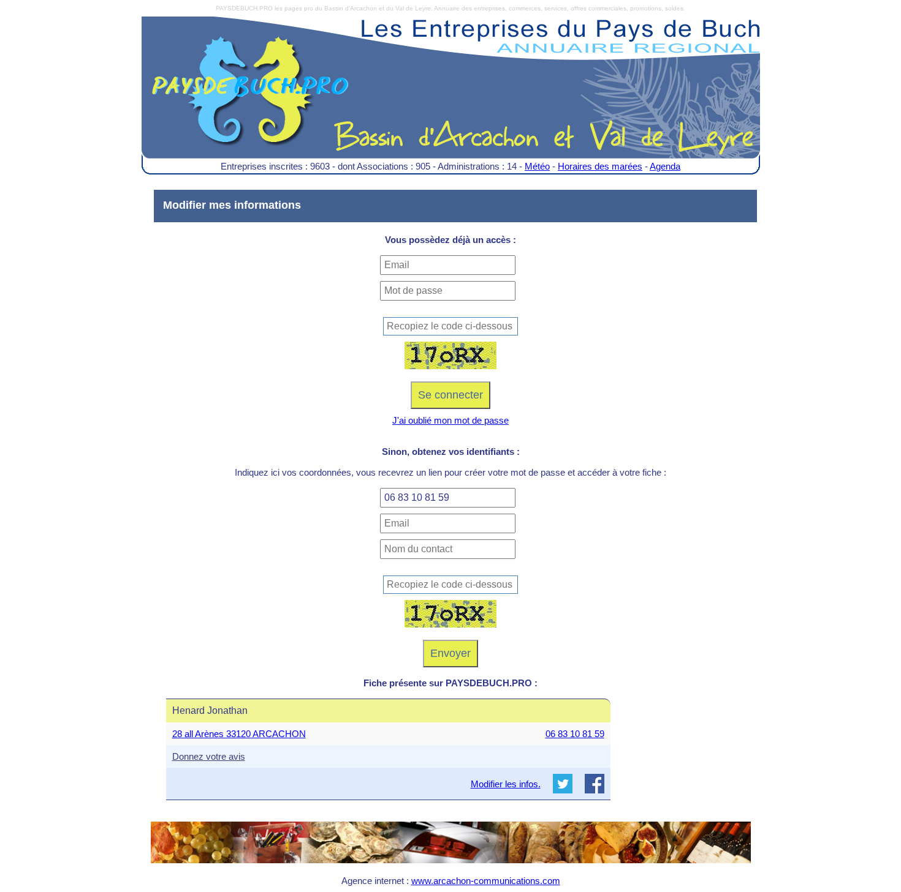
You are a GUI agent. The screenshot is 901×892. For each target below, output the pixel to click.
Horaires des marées (600, 166)
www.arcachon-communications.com (485, 880)
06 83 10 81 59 (575, 734)
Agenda (665, 166)
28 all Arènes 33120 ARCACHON (239, 734)
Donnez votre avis (208, 756)
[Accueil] (451, 96)
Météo (537, 166)
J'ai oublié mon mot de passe (450, 420)
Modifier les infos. (506, 784)
